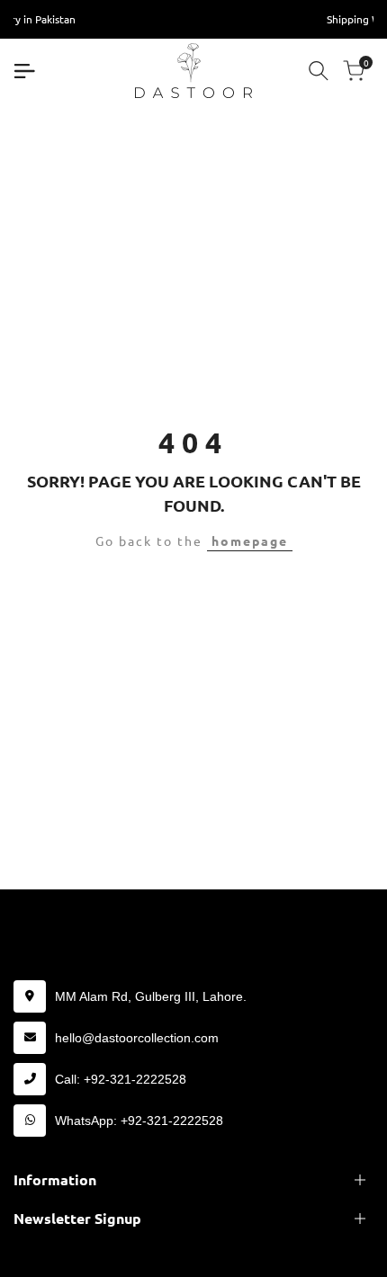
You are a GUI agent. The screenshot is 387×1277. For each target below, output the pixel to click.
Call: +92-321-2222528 (120, 1079)
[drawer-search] (318, 70)
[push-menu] (24, 71)
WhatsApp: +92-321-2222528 (139, 1120)
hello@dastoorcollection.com (137, 1037)
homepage (250, 540)
